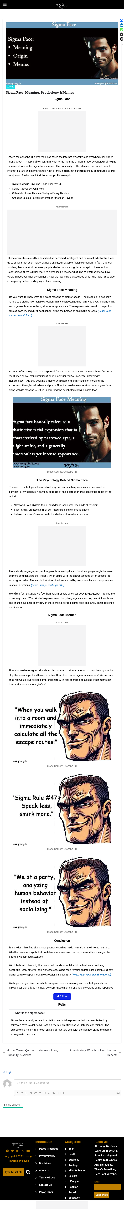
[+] (62, 1093)
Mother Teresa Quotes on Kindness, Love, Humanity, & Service (32, 1053)
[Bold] (17, 1093)
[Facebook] (121, 20)
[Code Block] (49, 1093)
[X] (121, 34)
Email (97, 1181)
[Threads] (121, 39)
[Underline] (26, 1093)
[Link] (53, 1093)
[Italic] (22, 1093)
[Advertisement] (62, 131)
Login (9, 1072)
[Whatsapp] (121, 29)
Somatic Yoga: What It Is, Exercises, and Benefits (93, 1053)
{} (58, 1093)
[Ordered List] (35, 1093)
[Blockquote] (44, 1093)
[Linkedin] (121, 25)
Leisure (10, 87)
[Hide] (122, 44)
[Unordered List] (40, 1093)
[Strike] (31, 1093)
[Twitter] (12, 1150)
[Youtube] (28, 1150)
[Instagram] (17, 1150)
